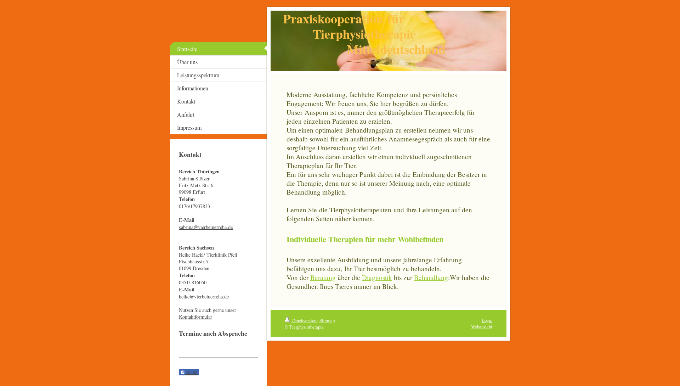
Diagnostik (377, 277)
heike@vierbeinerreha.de (204, 296)
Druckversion (304, 320)
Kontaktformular (195, 316)
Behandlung (431, 277)
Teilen (191, 372)
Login (487, 320)
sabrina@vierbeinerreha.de (206, 227)
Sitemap (327, 320)
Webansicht (481, 326)
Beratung (323, 277)
